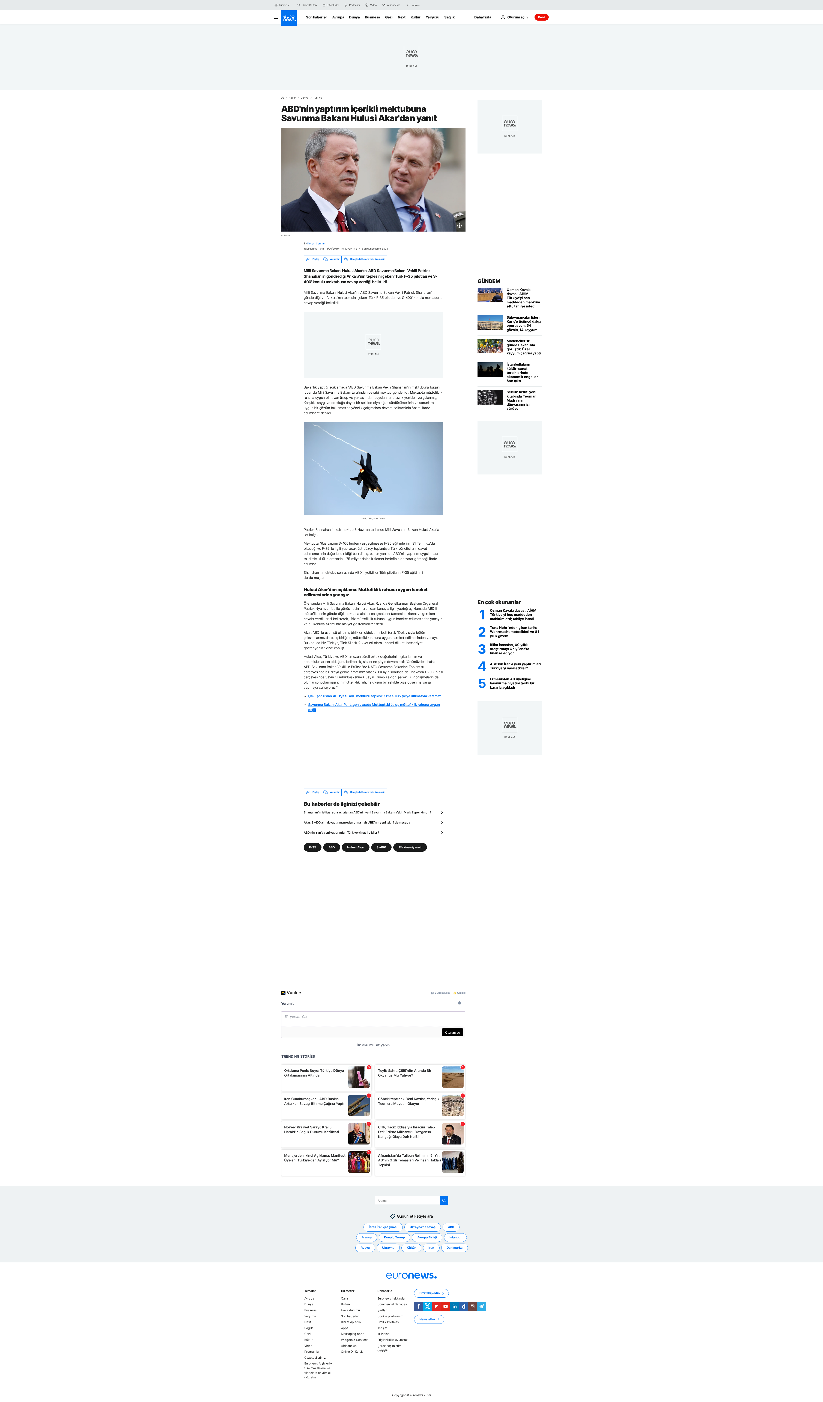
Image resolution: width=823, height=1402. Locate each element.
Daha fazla (384, 1290)
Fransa (367, 1237)
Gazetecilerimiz (315, 1357)
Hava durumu (350, 1310)
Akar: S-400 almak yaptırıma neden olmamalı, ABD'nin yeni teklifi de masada (357, 822)
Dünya (354, 17)
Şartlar (382, 1310)
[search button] (408, 5)
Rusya (365, 1247)
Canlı (541, 17)
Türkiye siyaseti (410, 847)
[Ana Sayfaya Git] (289, 18)
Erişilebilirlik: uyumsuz (392, 1340)
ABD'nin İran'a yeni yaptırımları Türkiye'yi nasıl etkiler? (341, 832)
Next (401, 17)
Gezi (389, 17)
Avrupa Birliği (427, 1237)
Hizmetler (347, 1290)
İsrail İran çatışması (383, 1227)
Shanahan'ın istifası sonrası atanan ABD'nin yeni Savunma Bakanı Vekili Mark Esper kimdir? (367, 812)
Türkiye (317, 97)
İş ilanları (383, 1334)
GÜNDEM (489, 281)
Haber (292, 97)
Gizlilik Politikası (388, 1322)
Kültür (416, 17)
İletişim (382, 1328)
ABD (332, 847)
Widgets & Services (354, 1340)
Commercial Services (392, 1304)
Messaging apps (352, 1334)
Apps (344, 1328)
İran (431, 1247)
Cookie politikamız (390, 1316)
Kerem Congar (316, 243)
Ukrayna (388, 1247)
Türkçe (283, 5)
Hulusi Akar (355, 847)
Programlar (312, 1351)
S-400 (381, 847)
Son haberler (316, 17)
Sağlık (449, 17)
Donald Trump (394, 1237)
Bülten (345, 1304)
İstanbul (455, 1237)
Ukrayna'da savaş (423, 1227)
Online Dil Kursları (353, 1351)
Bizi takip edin (351, 1322)
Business (372, 17)
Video (308, 1345)
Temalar (310, 1290)
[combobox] (430, 5)
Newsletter (427, 1319)
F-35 (312, 847)
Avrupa (338, 17)
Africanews (348, 1345)
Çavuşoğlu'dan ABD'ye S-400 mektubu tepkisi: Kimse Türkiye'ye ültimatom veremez (374, 696)
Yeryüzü (432, 17)
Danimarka (455, 1247)
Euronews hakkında (391, 1298)
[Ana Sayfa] (282, 97)
